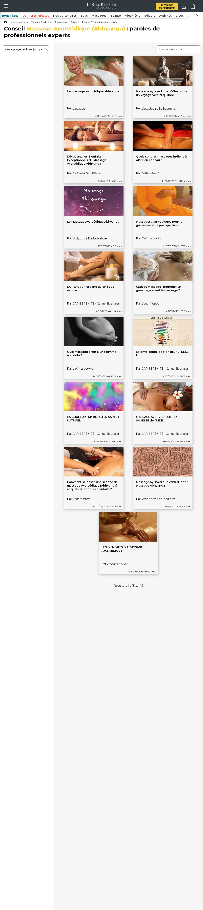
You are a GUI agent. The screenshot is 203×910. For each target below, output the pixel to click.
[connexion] (184, 7)
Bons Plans (10, 15)
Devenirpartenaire (167, 6)
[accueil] (101, 7)
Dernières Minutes (35, 15)
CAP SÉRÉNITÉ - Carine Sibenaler (96, 303)
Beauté (115, 15)
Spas (84, 15)
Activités (165, 15)
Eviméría (79, 108)
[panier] (193, 7)
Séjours (149, 15)
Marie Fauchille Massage (158, 108)
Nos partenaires (65, 15)
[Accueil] (5, 22)
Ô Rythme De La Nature (90, 238)
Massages (99, 15)
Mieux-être (132, 15)
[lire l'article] (94, 85)
